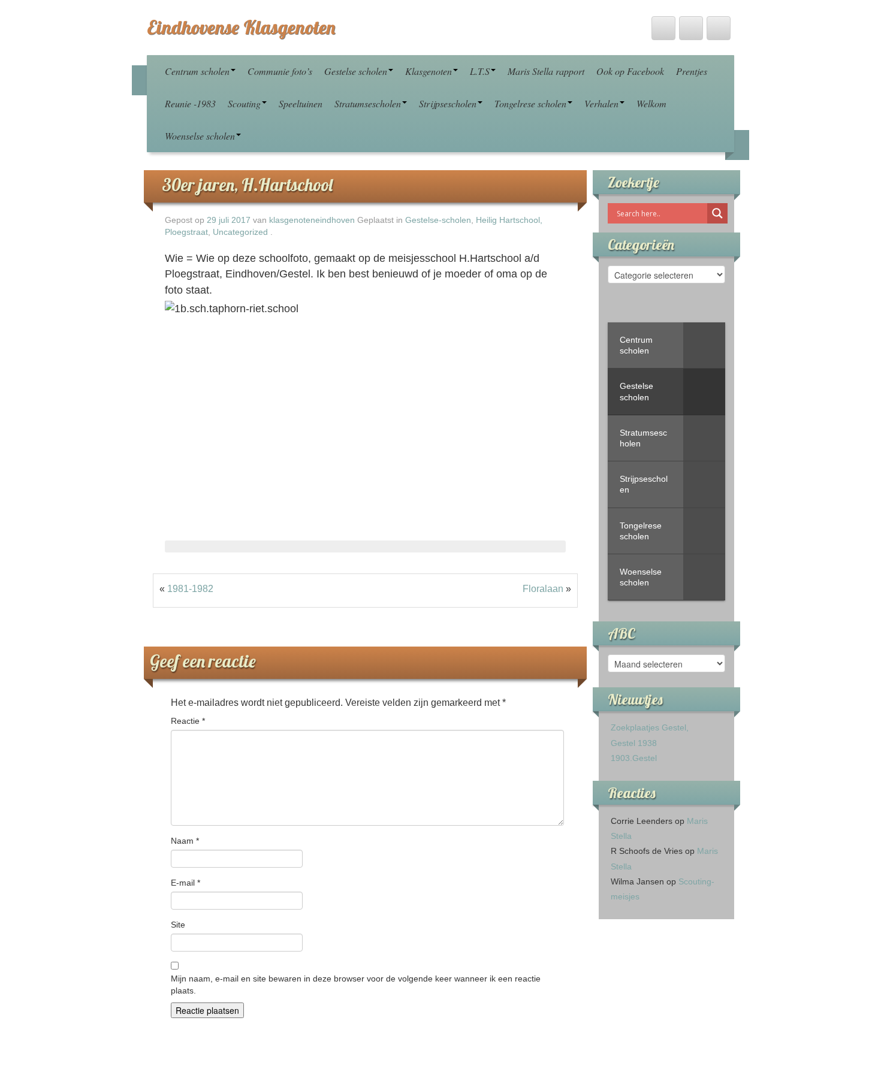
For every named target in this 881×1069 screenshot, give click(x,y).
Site (178, 924)
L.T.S (480, 71)
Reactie (188, 721)
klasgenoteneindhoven (312, 220)
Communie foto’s (280, 71)
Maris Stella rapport (546, 71)
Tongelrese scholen (530, 103)
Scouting (244, 103)
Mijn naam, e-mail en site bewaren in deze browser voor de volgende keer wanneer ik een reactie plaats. (356, 984)
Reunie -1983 (190, 103)
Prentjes (691, 71)
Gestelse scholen (355, 71)
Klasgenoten (428, 71)
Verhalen (601, 103)
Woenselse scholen (200, 135)
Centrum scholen (197, 71)
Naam (185, 840)
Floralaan (543, 589)
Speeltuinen (300, 103)
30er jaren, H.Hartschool (247, 184)
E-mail (185, 882)
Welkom (651, 103)
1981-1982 (190, 589)
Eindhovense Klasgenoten (241, 27)
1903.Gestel (634, 758)
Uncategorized (240, 232)
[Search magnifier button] (717, 213)
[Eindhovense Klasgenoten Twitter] (663, 28)
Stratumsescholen (367, 103)
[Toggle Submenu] (704, 345)
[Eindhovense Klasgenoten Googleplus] (719, 28)
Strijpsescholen (447, 103)
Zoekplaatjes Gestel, (650, 727)
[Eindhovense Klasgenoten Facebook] (691, 28)
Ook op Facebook (630, 71)
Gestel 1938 (634, 743)
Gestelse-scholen (438, 220)
